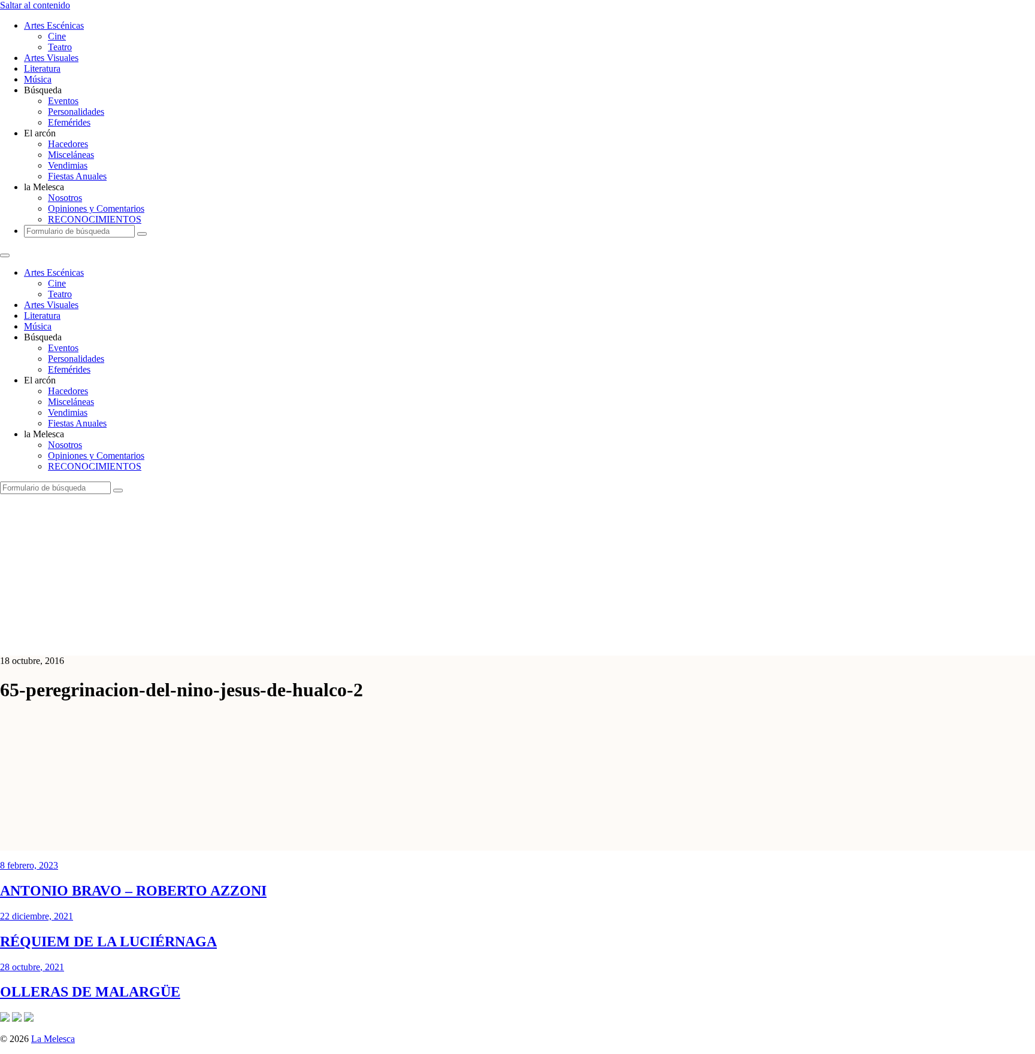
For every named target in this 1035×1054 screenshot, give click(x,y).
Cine (57, 36)
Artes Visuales (51, 58)
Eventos (63, 101)
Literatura (42, 68)
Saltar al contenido (35, 5)
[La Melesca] (238, 640)
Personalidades (76, 111)
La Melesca (53, 1039)
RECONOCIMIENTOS (94, 219)
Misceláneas (71, 155)
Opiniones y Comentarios (96, 208)
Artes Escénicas (54, 25)
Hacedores (68, 144)
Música (38, 79)
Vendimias (67, 165)
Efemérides (69, 122)
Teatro (60, 47)
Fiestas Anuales (77, 176)
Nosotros (65, 198)
